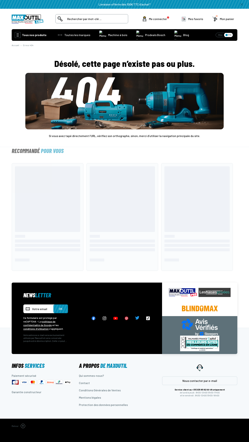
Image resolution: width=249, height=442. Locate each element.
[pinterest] (126, 318)
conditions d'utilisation (36, 328)
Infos (28, 365)
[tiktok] (148, 318)
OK (61, 308)
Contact (84, 383)
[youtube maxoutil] (115, 318)
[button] (156, 19)
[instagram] (104, 318)
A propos (103, 365)
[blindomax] (200, 308)
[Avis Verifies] (200, 326)
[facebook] (93, 318)
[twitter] (137, 318)
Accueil (15, 45)
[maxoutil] (183, 292)
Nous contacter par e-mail (199, 380)
